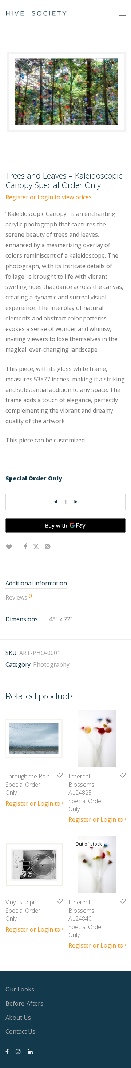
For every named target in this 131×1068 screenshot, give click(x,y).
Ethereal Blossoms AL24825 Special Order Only (85, 792)
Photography (51, 664)
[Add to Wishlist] (11, 547)
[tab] (65, 584)
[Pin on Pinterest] (48, 546)
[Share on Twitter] (36, 546)
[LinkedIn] (30, 1051)
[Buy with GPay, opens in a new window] (65, 525)
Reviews (18, 597)
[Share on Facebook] (25, 546)
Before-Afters (24, 1003)
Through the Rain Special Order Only (27, 784)
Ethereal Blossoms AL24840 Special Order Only (85, 918)
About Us (18, 1018)
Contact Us (20, 1031)
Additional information (36, 583)
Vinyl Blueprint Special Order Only (23, 910)
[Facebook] (7, 1051)
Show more (17, 803)
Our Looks (19, 989)
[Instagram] (18, 1051)
